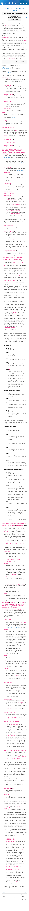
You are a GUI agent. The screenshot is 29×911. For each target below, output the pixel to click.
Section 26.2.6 (7, 157)
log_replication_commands (11, 72)
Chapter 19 (9, 125)
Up (6, 17)
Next (27, 17)
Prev (4, 17)
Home (23, 17)
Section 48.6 (20, 170)
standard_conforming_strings (13, 627)
